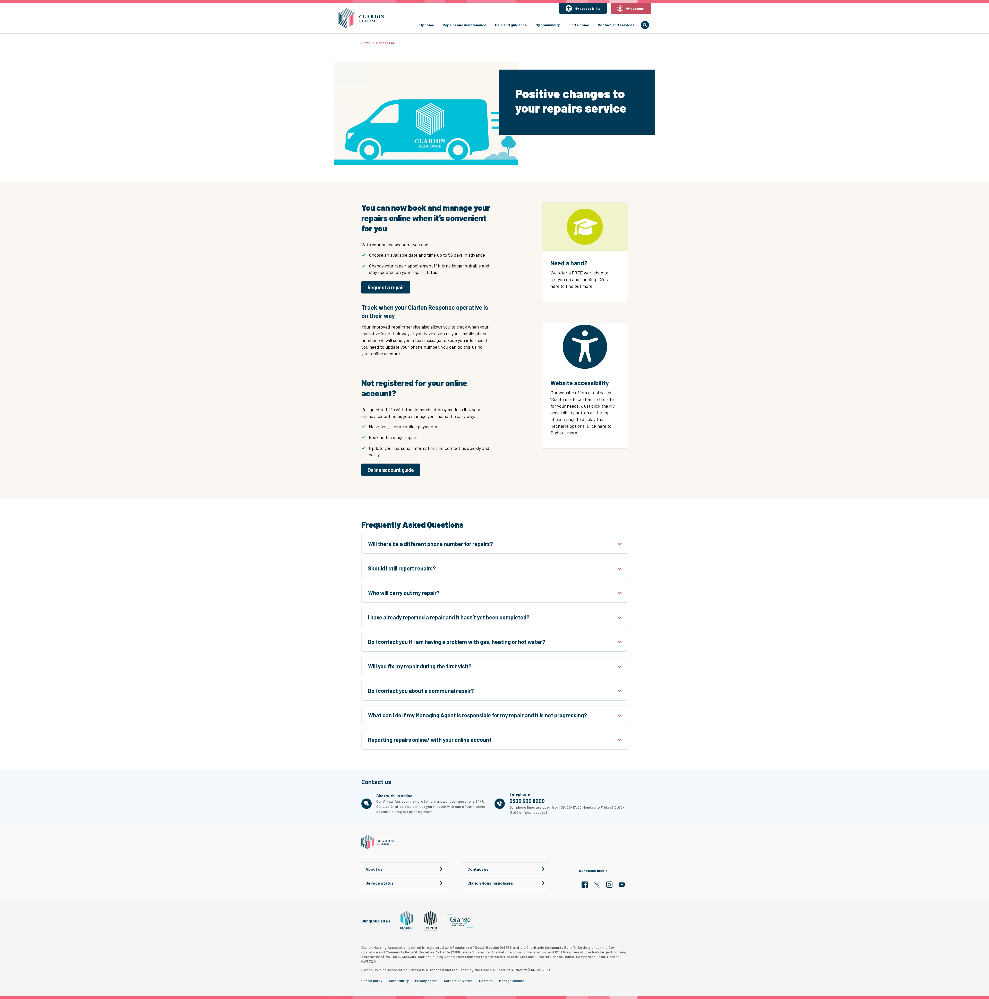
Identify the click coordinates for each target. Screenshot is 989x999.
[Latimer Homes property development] (430, 921)
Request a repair (386, 287)
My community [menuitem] (547, 25)
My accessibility (587, 8)
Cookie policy (371, 981)
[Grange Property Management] (460, 921)
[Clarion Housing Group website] (407, 921)
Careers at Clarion (458, 981)
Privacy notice (426, 981)
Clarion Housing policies (490, 882)
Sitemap (486, 981)
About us (374, 869)
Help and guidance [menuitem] (511, 25)
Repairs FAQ (385, 42)
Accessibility (399, 981)
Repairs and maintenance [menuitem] (464, 25)
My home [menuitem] (426, 25)
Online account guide (391, 470)
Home (365, 42)
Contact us (478, 869)
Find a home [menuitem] (578, 25)
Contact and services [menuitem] (616, 25)
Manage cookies (512, 981)
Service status (379, 882)
